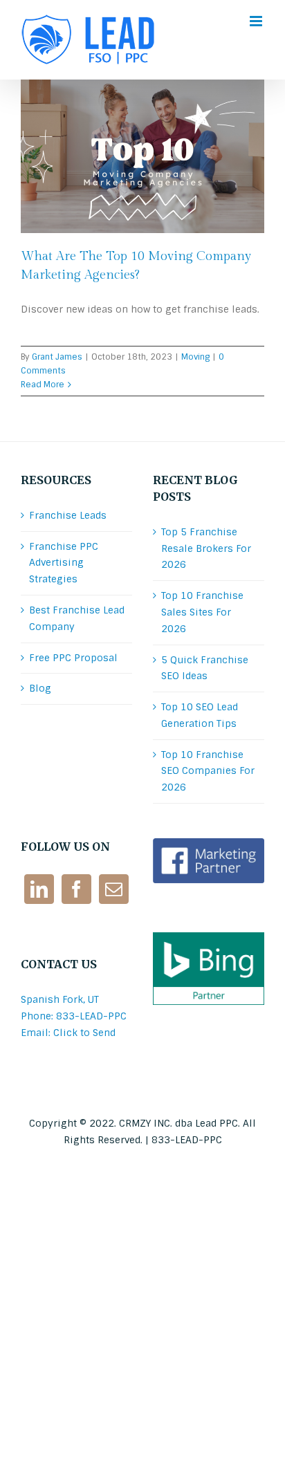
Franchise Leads (68, 515)
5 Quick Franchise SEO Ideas (204, 668)
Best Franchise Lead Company (77, 618)
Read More (42, 384)
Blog (40, 688)
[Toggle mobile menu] (257, 21)
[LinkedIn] (39, 889)
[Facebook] (76, 889)
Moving (195, 356)
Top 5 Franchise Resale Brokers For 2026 (206, 548)
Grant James (57, 356)
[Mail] (114, 889)
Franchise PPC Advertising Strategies (63, 563)
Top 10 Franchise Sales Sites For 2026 (202, 612)
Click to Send (84, 1032)
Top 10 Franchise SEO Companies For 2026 (208, 771)
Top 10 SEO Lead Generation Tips (199, 715)
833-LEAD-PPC (186, 1140)
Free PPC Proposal (73, 658)
